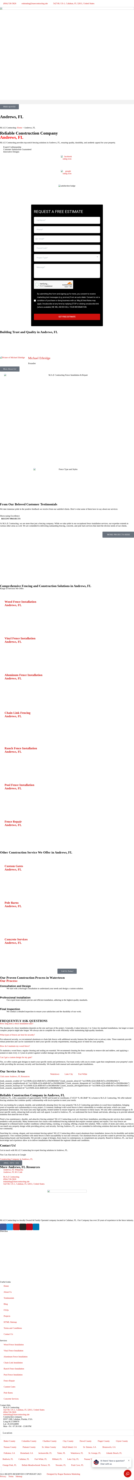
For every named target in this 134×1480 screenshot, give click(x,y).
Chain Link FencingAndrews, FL (17, 714)
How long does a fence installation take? (16, 1023)
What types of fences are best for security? (17, 1035)
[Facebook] (3, 1227)
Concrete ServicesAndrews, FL (16, 941)
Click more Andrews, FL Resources (15, 1076)
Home (19, 128)
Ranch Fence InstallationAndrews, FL (21, 750)
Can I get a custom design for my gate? (16, 1057)
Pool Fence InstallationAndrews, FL (19, 786)
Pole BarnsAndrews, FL (13, 904)
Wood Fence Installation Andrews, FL (20, 603)
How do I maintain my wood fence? (15, 1046)
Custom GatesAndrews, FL (14, 867)
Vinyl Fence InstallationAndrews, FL (20, 640)
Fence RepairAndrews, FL (13, 823)
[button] (67, 102)
